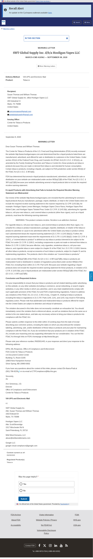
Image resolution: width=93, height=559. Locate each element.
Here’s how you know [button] (43, 1)
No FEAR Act (46, 525)
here (50, 13)
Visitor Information (46, 515)
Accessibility (16, 525)
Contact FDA (30, 545)
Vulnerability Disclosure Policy (46, 531)
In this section (32, 38)
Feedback (91, 276)
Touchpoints (64, 504)
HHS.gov (77, 520)
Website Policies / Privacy (46, 520)
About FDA (15, 520)
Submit (24, 498)
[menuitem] (46, 454)
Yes (24, 484)
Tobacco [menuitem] (10, 462)
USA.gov (77, 525)
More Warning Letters (47, 66)
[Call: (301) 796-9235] (19, 371)
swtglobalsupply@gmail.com (21, 115)
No (24, 490)
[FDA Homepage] (3, 22)
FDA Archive (16, 515)
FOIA (77, 515)
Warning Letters (8, 29)
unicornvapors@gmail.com (20, 111)
